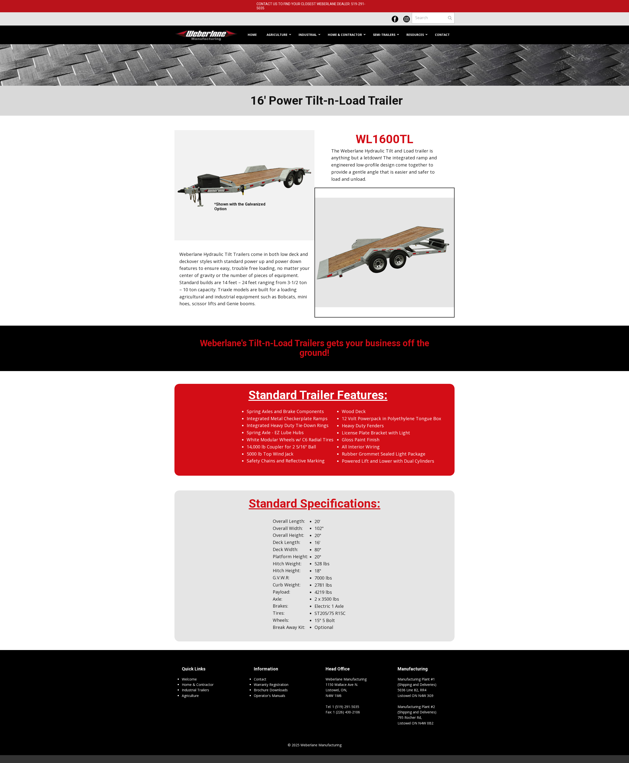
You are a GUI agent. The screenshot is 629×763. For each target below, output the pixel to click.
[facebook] (395, 19)
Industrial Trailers (195, 690)
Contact (260, 679)
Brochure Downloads (271, 690)
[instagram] (406, 19)
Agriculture (190, 695)
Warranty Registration (271, 684)
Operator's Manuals (269, 695)
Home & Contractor (198, 684)
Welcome (189, 679)
